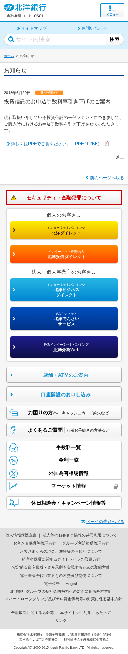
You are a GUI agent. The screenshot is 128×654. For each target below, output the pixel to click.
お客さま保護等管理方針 (34, 543)
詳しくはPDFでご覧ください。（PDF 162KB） (56, 143)
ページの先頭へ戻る (105, 521)
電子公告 (52, 583)
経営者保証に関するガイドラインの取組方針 (61, 559)
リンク (61, 620)
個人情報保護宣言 (21, 535)
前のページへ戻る (107, 177)
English (72, 583)
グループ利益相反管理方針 (85, 543)
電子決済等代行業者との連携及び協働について (61, 575)
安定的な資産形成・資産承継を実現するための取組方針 (61, 567)
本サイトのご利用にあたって (85, 612)
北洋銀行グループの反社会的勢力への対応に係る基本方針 (61, 591)
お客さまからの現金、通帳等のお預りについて (61, 551)
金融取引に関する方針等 (32, 612)
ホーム (9, 56)
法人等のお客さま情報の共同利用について (80, 535)
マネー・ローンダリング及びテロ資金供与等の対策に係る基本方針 (63, 599)
